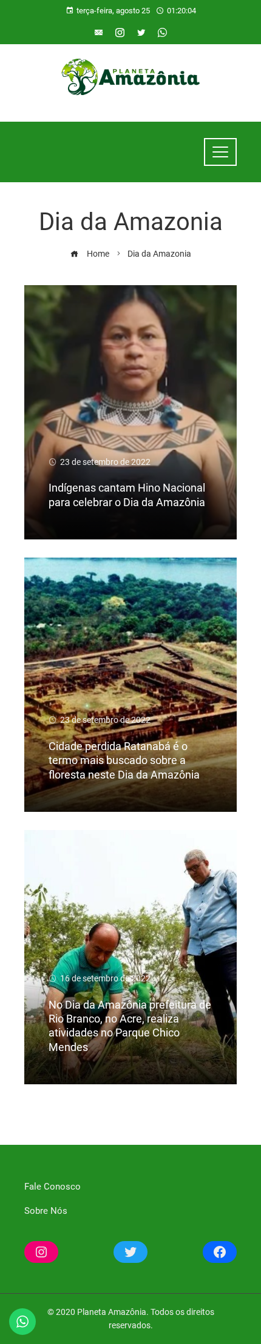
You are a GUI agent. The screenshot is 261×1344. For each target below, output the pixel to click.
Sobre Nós (45, 1210)
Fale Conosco (52, 1186)
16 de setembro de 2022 (105, 978)
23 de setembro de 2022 (105, 462)
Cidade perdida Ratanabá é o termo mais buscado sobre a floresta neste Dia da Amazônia (124, 760)
